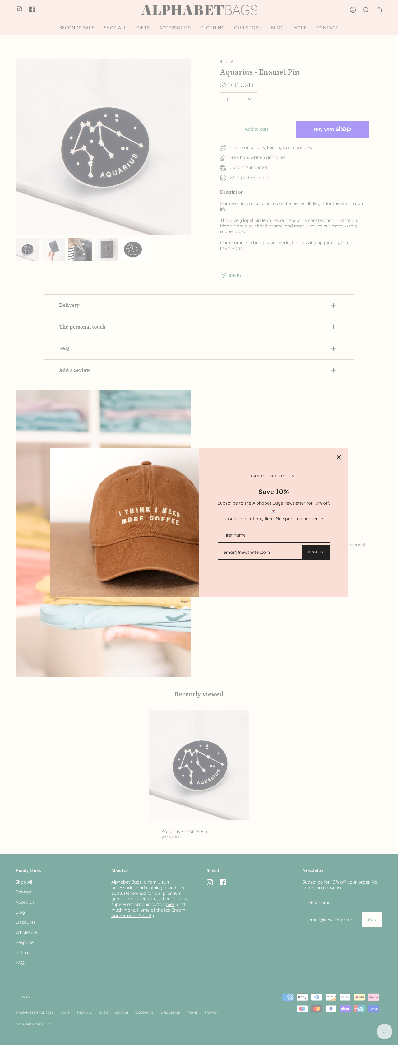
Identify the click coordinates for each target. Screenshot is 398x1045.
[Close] (339, 457)
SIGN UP (316, 552)
